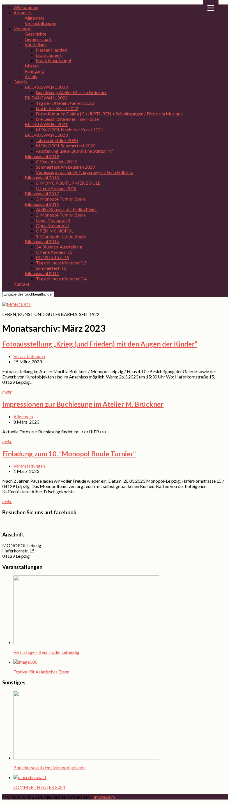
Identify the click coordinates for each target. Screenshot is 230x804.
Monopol (22, 28)
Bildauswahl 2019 (42, 156)
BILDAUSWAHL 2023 (46, 87)
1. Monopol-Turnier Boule (61, 236)
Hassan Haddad (51, 49)
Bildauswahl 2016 (42, 204)
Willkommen (25, 7)
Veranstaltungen (40, 23)
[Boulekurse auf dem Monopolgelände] (86, 757)
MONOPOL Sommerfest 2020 (65, 145)
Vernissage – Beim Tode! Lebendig (46, 652)
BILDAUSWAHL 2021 (46, 124)
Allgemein (34, 17)
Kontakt (21, 284)
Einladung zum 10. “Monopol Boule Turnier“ (69, 454)
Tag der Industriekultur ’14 (61, 278)
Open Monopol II (52, 225)
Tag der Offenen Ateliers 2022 (65, 103)
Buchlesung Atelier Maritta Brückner (71, 92)
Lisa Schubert (49, 55)
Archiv (31, 76)
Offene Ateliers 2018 (56, 188)
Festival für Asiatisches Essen (41, 671)
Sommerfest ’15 (51, 268)
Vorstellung (36, 44)
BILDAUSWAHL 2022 (46, 97)
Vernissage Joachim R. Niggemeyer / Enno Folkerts (84, 172)
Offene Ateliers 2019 (56, 161)
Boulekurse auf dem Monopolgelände (49, 767)
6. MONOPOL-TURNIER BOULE (68, 182)
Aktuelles (22, 12)
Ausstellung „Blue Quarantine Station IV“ (75, 151)
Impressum (104, 797)
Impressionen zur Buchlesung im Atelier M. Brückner (83, 404)
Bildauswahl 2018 (42, 177)
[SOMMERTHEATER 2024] (29, 777)
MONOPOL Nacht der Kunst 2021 (69, 129)
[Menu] (211, 7)
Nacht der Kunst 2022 (57, 108)
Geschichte (35, 33)
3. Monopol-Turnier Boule (61, 198)
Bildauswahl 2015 (42, 241)
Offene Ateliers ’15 (54, 252)
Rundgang (34, 71)
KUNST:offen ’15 (52, 257)
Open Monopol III (53, 220)
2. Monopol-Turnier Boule (61, 214)
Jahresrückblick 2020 (57, 140)
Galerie (20, 81)
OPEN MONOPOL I (56, 230)
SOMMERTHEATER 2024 (39, 787)
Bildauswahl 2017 (42, 193)
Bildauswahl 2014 (42, 273)
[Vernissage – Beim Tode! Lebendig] (86, 642)
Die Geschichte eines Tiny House (67, 119)
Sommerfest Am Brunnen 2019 (65, 166)
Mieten (32, 65)
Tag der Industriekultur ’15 (61, 262)
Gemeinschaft (38, 39)
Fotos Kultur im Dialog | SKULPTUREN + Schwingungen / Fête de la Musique (109, 113)
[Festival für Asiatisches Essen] (25, 661)
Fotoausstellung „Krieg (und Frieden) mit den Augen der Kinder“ (99, 344)
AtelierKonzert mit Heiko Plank (66, 209)
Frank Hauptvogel (53, 60)
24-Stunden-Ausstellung (59, 246)
